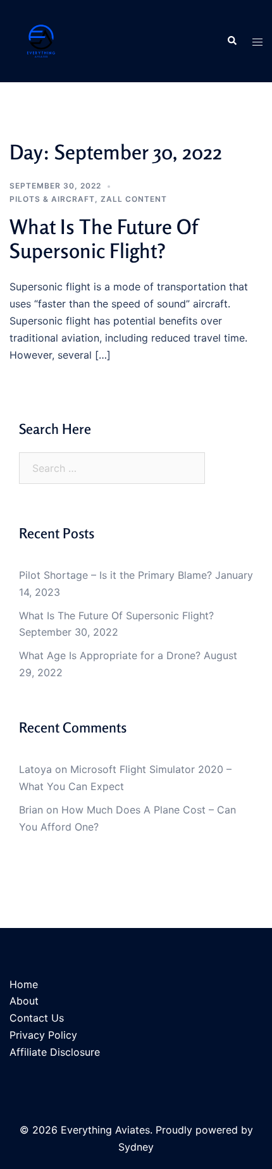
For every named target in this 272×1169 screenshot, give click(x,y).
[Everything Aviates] (41, 40)
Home (23, 984)
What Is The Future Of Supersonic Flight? (103, 238)
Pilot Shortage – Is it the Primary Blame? (115, 575)
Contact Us (36, 1017)
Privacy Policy (43, 1035)
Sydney (136, 1147)
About (24, 1000)
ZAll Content (134, 199)
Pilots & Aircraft (52, 199)
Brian (31, 809)
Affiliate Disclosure (54, 1052)
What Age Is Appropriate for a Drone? (110, 655)
